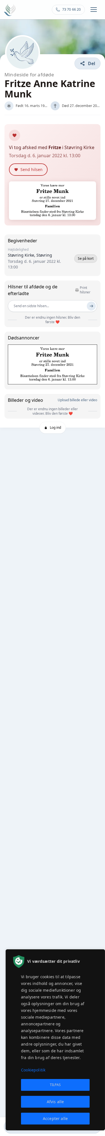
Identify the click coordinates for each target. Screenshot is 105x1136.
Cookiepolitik (33, 1070)
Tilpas (55, 1084)
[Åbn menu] (93, 9)
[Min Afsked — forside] (10, 9)
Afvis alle (55, 1101)
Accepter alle (55, 1118)
